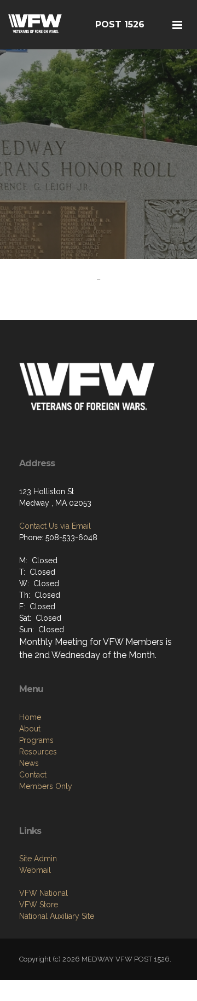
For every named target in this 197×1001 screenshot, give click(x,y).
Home (30, 717)
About (29, 728)
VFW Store (38, 904)
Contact (33, 774)
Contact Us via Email (55, 526)
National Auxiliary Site (56, 916)
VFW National (43, 893)
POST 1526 (119, 24)
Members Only (45, 786)
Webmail (35, 870)
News (29, 763)
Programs (36, 740)
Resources (38, 751)
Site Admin (38, 858)
